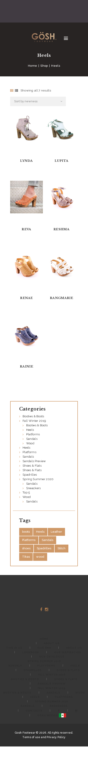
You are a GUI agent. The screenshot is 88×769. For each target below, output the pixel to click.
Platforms (33, 434)
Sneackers (33, 488)
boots (26, 531)
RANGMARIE (61, 298)
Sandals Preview (34, 461)
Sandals (31, 438)
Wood (30, 443)
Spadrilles (30, 474)
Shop (44, 65)
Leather (56, 531)
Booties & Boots (33, 416)
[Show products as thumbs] (11, 90)
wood (40, 556)
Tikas (26, 556)
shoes (26, 548)
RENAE (26, 298)
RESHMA (61, 229)
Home (32, 65)
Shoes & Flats (32, 465)
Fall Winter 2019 (34, 420)
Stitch (61, 548)
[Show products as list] (16, 90)
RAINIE (26, 366)
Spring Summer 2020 (38, 479)
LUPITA (62, 161)
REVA (26, 229)
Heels (30, 429)
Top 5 (26, 492)
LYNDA (26, 161)
